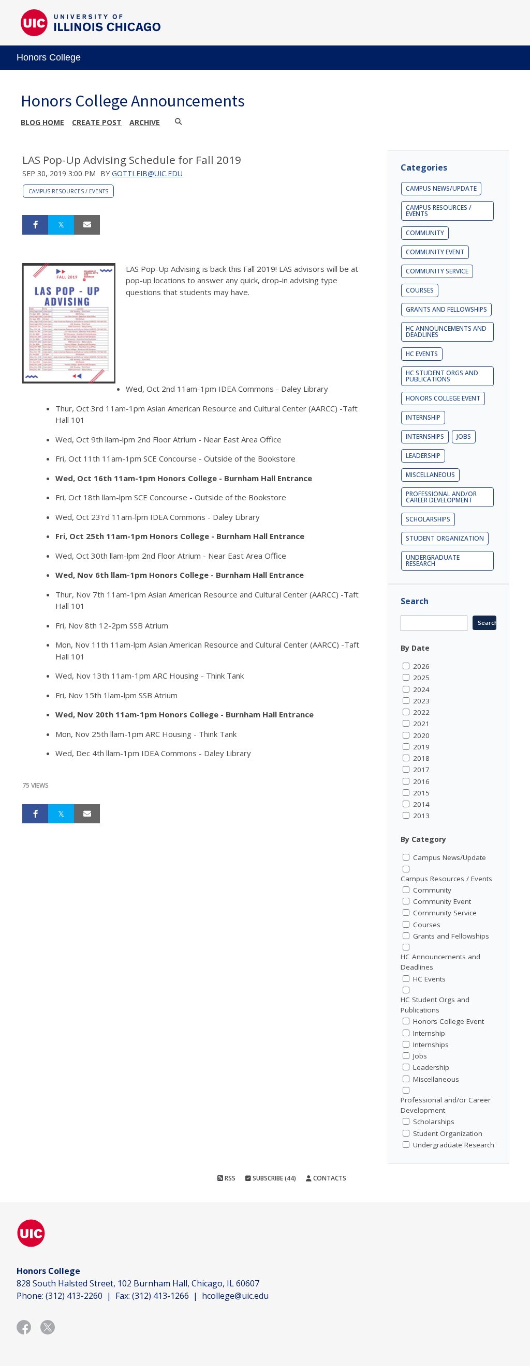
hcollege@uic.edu (235, 1295)
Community (425, 232)
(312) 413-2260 (74, 1295)
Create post (97, 122)
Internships (425, 436)
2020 (421, 735)
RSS (229, 1178)
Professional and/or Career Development (441, 496)
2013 (421, 815)
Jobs (464, 436)
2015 (421, 792)
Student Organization (445, 538)
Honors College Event (443, 398)
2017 (421, 769)
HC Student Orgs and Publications (442, 376)
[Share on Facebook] (35, 225)
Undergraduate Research (433, 560)
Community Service (437, 271)
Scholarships (428, 519)
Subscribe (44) (273, 1178)
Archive (144, 122)
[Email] (87, 225)
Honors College (49, 57)
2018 (421, 758)
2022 (421, 712)
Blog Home (42, 122)
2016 (421, 781)
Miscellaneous (430, 474)
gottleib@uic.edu (147, 173)
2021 (421, 723)
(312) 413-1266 (160, 1295)
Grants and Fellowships (446, 309)
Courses (420, 290)
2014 (421, 804)
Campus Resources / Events (68, 191)
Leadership (423, 455)
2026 (421, 666)
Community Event (435, 252)
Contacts (329, 1178)
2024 (421, 689)
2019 (421, 746)
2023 (421, 700)
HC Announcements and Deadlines (446, 331)
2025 (421, 677)
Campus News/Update (441, 188)
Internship (423, 417)
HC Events (422, 353)
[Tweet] (61, 225)
